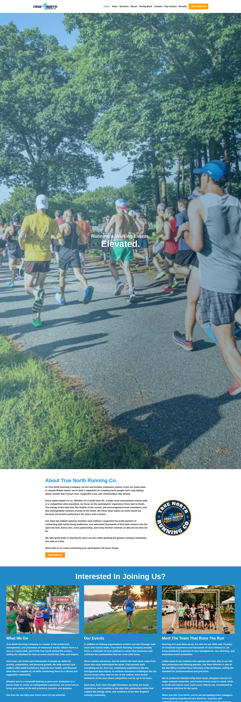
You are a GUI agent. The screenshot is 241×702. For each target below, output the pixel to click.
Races (134, 6)
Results (183, 6)
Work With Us (198, 6)
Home (107, 6)
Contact (158, 6)
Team (114, 6)
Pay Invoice (170, 6)
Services (124, 6)
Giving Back (145, 6)
